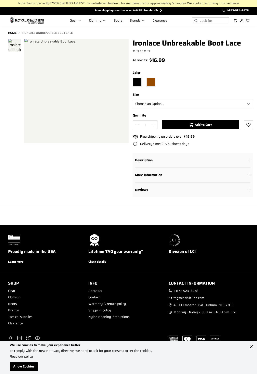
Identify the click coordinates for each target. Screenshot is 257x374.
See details (150, 10)
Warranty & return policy (107, 303)
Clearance (15, 323)
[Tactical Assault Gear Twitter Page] (28, 338)
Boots (12, 303)
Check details (97, 261)
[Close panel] (251, 346)
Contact (94, 297)
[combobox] (214, 20)
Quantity (139, 115)
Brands (13, 310)
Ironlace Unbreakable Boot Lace (47, 33)
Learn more (16, 261)
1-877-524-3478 (238, 10)
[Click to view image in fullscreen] (76, 91)
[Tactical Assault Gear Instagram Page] (19, 338)
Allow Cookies (24, 366)
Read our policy (21, 356)
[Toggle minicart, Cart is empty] (248, 21)
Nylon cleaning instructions (109, 316)
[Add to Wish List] (248, 124)
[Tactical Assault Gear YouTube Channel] (37, 338)
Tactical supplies (20, 316)
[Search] (196, 20)
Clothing (14, 297)
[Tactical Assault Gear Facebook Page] (10, 338)
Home (12, 33)
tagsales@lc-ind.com (189, 298)
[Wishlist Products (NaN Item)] (235, 20)
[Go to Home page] (26, 20)
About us (95, 290)
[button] (193, 160)
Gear (11, 290)
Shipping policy (99, 310)
